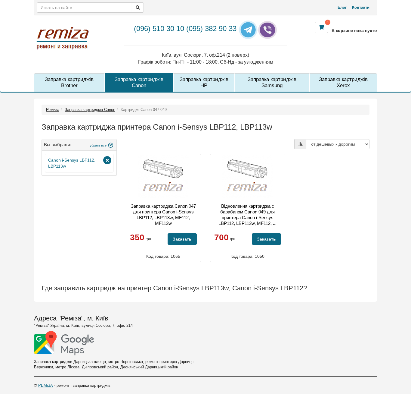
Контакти (360, 7)
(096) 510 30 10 (159, 28)
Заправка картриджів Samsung (272, 82)
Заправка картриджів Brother (69, 82)
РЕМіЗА (45, 385)
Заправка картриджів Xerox (343, 82)
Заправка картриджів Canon (139, 82)
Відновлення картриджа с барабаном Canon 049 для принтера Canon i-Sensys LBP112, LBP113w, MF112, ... (247, 214)
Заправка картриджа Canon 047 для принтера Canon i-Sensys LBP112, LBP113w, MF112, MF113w (163, 214)
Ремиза (52, 109)
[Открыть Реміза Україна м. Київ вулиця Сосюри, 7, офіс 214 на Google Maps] (64, 343)
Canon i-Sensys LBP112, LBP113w (71, 163)
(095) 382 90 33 (211, 28)
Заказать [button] (182, 239)
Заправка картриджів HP (204, 82)
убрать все (98, 145)
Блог (342, 7)
